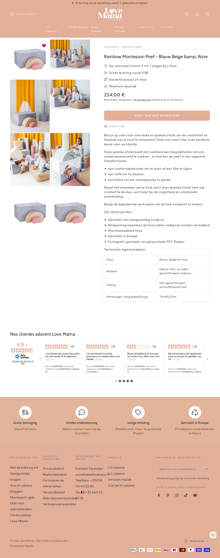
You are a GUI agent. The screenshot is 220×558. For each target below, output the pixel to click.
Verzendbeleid (54, 492)
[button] (187, 14)
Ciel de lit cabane (121, 485)
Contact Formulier (89, 468)
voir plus (50, 359)
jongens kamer (131, 47)
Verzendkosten (142, 99)
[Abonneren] (207, 469)
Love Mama (27, 540)
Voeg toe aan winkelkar (157, 115)
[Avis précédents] (40, 359)
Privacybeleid (53, 468)
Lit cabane (116, 467)
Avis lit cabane (21, 485)
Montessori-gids (22, 497)
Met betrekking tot (24, 467)
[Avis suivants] (207, 359)
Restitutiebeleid (55, 474)
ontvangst (111, 47)
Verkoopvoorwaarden (59, 504)
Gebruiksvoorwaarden (60, 498)
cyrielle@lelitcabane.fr (93, 474)
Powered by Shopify (22, 545)
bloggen (16, 491)
